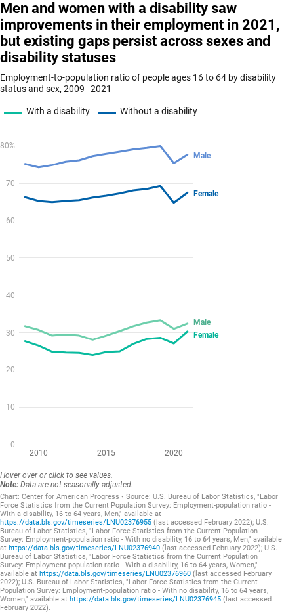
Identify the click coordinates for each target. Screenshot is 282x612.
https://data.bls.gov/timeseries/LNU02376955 (75, 522)
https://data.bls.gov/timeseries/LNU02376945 (145, 599)
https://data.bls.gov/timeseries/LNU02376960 (115, 573)
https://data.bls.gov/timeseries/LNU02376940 (84, 548)
